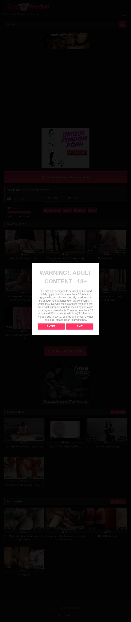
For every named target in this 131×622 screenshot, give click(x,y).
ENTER (51, 326)
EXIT (80, 326)
